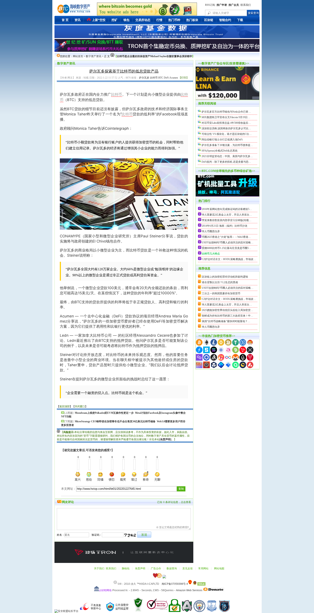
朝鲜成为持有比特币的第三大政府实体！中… (227, 315)
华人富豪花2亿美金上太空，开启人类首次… (227, 214)
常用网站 (203, 568)
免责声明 (140, 568)
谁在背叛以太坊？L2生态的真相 (220, 282)
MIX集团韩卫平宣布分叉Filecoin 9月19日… (226, 117)
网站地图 (219, 568)
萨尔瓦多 (144, 77)
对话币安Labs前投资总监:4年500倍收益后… (226, 122)
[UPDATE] (227, 182)
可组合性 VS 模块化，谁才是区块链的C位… (227, 133)
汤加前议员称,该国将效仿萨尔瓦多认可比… (226, 128)
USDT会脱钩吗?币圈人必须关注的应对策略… (227, 242)
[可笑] (111, 476)
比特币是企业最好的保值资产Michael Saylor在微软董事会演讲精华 (154, 56)
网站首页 (78, 56)
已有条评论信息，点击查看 (174, 502)
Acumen (173, 77)
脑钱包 (125, 568)
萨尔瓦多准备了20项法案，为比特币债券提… (227, 145)
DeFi (166, 77)
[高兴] (78, 476)
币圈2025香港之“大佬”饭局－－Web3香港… (226, 236)
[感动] (89, 476)
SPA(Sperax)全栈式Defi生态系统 (220, 150)
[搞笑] (123, 476)
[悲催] (134, 476)
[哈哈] (100, 476)
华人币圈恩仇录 (211, 231)
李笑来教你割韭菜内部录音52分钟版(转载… (226, 220)
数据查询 (172, 568)
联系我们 (246, 4)
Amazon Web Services (189, 590)
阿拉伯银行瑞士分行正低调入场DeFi (222, 139)
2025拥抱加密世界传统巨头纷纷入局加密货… (227, 310)
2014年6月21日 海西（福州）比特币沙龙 (224, 225)
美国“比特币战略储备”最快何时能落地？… (226, 321)
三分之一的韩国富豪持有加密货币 (221, 293)
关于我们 (99, 568)
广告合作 (156, 568)
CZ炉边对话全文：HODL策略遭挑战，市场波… (229, 259)
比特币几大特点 (211, 253)
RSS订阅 (210, 4)
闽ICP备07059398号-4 (175, 583)
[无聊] (157, 476)
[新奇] (145, 476)
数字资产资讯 (93, 56)
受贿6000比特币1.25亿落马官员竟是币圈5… (226, 248)
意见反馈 (187, 568)
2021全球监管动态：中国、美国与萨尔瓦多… (227, 156)
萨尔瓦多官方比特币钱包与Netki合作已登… (226, 111)
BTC (160, 77)
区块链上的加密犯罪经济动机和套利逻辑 (225, 276)
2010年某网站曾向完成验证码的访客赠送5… (227, 209)
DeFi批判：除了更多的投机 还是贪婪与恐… (226, 161)
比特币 (154, 77)
